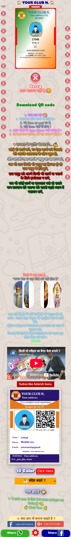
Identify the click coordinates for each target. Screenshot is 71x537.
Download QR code (36, 104)
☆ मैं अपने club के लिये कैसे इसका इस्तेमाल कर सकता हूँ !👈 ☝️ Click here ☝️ (36, 503)
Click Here (45, 471)
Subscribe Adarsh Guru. (35, 384)
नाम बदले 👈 (35, 491)
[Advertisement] (35, 237)
